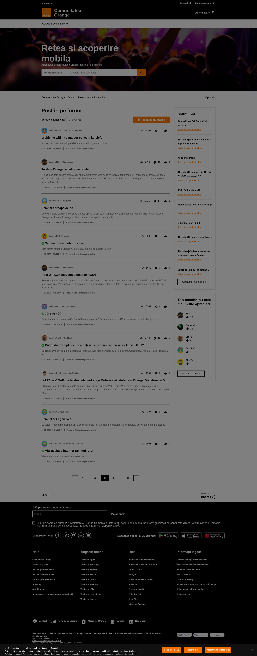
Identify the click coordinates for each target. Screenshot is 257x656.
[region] (128, 650)
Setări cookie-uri (172, 650)
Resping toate (193, 650)
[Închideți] (252, 649)
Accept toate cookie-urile (218, 650)
